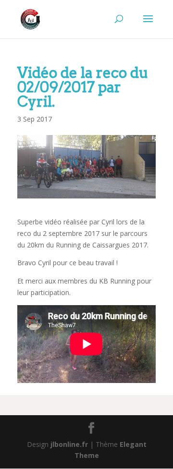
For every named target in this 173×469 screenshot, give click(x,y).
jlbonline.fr (69, 444)
